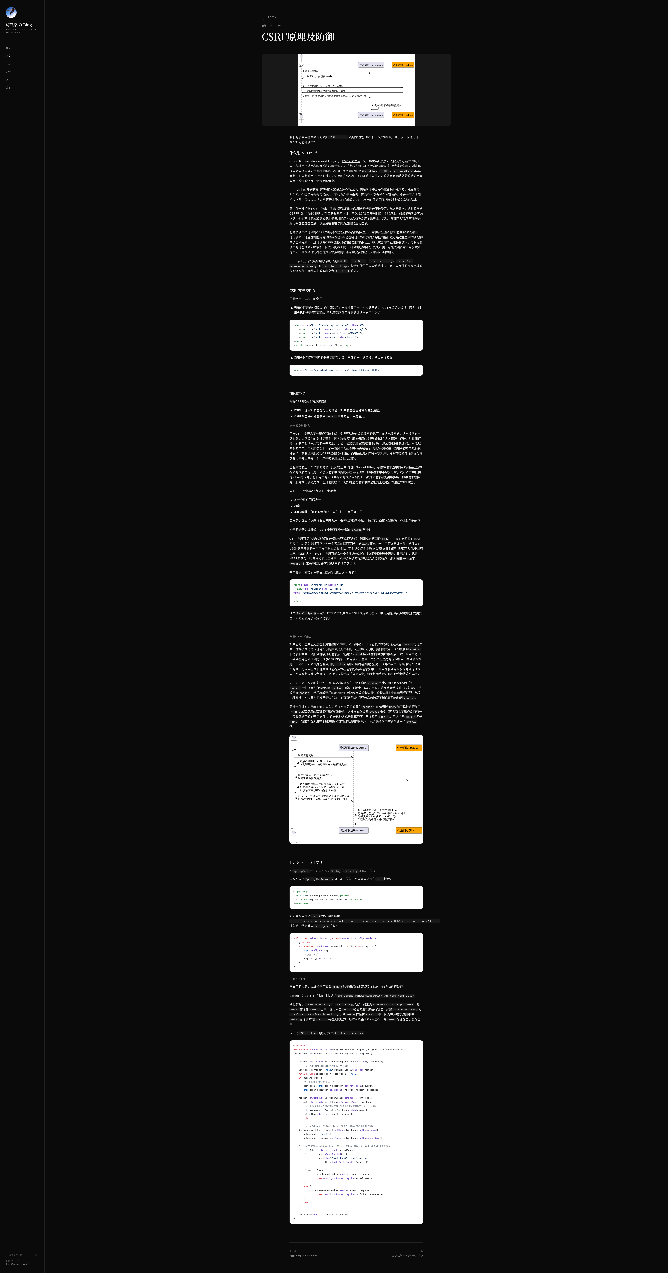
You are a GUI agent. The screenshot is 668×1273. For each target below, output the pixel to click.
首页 (8, 48)
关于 (8, 87)
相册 (8, 63)
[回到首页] (11, 12)
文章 (8, 56)
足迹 (8, 71)
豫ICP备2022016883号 (17, 1264)
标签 (8, 79)
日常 (264, 25)
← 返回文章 (270, 16)
